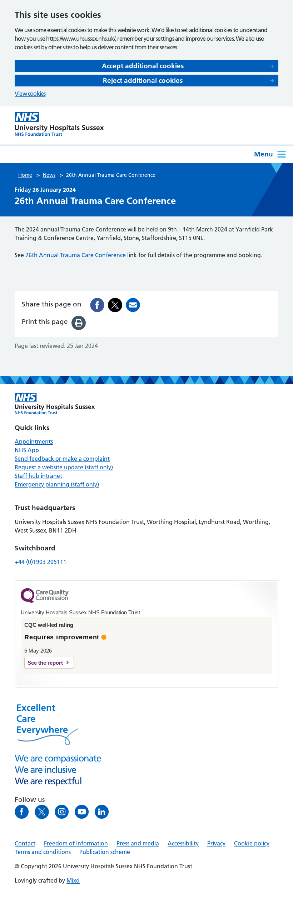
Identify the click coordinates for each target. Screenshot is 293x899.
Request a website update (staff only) (64, 467)
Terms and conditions (43, 851)
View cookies (30, 93)
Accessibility (183, 843)
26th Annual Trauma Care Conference (75, 255)
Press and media (137, 843)
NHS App (27, 450)
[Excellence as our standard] (55, 403)
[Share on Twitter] (115, 305)
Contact (25, 843)
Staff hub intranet (38, 475)
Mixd (73, 880)
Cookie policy (251, 843)
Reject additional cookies (143, 80)
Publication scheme (104, 851)
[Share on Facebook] (97, 305)
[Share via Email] (133, 305)
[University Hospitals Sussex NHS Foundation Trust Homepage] (59, 124)
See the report (45, 663)
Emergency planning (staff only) (57, 484)
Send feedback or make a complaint (62, 458)
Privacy (216, 843)
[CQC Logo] (45, 601)
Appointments (34, 441)
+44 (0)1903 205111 (40, 561)
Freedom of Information (76, 843)
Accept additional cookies (143, 66)
